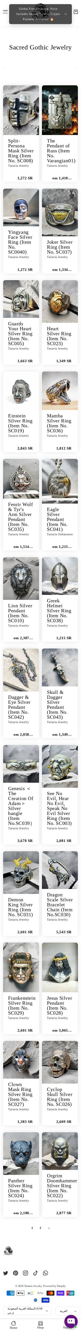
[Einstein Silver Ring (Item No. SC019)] (21, 390)
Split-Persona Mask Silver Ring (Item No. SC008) (21, 150)
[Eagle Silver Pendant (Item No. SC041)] (60, 481)
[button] (65, 14)
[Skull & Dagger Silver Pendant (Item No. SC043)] (60, 667)
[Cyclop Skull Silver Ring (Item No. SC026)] (60, 1062)
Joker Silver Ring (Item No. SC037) (59, 247)
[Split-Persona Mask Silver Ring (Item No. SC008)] (21, 110)
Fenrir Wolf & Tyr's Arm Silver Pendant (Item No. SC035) (20, 517)
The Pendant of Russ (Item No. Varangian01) (61, 150)
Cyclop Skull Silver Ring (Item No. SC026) (59, 1097)
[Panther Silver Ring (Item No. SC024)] (21, 1153)
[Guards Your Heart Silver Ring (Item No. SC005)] (21, 299)
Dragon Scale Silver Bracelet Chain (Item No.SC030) (60, 904)
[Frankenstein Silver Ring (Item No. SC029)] (21, 967)
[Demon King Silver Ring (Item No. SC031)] (21, 872)
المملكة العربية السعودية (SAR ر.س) (25, 1310)
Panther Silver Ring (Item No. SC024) (20, 1188)
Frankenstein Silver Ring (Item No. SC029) (22, 1005)
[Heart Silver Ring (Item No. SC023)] (60, 301)
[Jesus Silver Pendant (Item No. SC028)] (60, 967)
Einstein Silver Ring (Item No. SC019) (20, 423)
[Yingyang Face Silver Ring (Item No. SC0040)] (21, 207)
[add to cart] (8, 177)
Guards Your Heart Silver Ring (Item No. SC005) (20, 333)
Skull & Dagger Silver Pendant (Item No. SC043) (57, 705)
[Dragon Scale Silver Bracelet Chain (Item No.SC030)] (60, 870)
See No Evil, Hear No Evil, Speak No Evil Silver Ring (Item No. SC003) (59, 808)
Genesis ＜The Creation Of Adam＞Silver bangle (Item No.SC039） (21, 806)
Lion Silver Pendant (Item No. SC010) (20, 613)
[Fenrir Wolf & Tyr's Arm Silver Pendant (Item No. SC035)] (21, 479)
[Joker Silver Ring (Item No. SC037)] (60, 212)
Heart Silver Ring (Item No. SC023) (59, 336)
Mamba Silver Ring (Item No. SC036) (59, 423)
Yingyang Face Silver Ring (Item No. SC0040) (20, 242)
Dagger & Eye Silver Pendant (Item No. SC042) (19, 707)
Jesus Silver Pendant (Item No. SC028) (59, 1005)
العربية (63, 1311)
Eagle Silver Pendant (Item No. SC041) (57, 519)
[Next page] (48, 1228)
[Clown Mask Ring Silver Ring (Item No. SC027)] (21, 1060)
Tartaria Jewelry (33, 1286)
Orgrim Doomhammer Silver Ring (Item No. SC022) (62, 1185)
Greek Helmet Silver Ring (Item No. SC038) (59, 610)
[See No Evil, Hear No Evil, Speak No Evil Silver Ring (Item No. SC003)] (60, 766)
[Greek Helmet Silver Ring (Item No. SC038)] (60, 576)
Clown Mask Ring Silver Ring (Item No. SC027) (20, 1094)
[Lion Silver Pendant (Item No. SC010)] (21, 578)
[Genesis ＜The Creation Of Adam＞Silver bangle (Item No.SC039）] (21, 764)
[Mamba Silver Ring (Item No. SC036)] (60, 390)
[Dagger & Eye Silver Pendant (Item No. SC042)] (21, 670)
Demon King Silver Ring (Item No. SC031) (20, 907)
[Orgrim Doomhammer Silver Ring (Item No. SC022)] (60, 1151)
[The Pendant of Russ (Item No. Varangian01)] (60, 110)
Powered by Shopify (54, 1286)
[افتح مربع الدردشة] (71, 1321)
